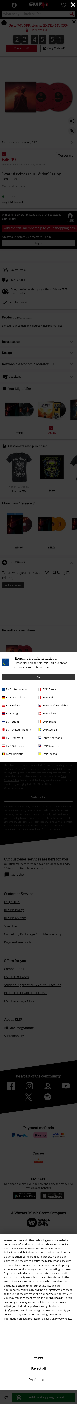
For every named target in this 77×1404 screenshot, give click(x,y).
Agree (38, 1357)
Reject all (38, 1368)
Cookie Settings (40, 1314)
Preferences (38, 1379)
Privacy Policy (63, 1318)
